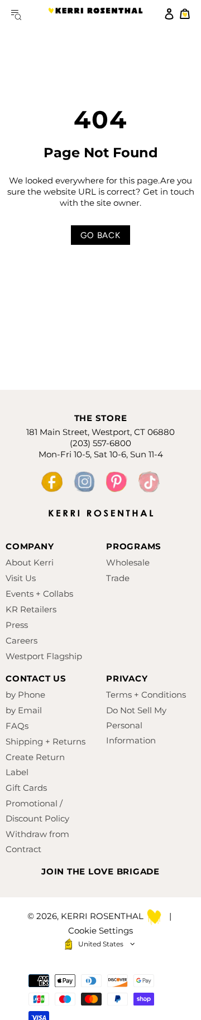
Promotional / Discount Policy (37, 811)
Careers (21, 640)
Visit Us (21, 578)
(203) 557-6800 (100, 443)
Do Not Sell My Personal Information (136, 725)
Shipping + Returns (45, 741)
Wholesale (128, 562)
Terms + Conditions (146, 694)
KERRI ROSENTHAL (95, 14)
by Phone (25, 694)
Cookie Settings (100, 930)
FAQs (17, 726)
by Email (24, 710)
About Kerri (30, 562)
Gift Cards (26, 787)
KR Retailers (31, 609)
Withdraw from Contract (37, 841)
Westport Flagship (44, 656)
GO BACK (100, 235)
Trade (118, 578)
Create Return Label (35, 764)
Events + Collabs (39, 593)
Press (17, 625)
